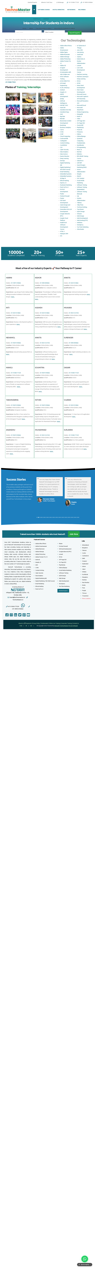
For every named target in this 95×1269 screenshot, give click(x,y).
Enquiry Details (31, 31)
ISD (45, 15)
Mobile (53, 15)
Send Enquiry (47, 42)
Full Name (29, 15)
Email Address (31, 23)
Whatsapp (59, 23)
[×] (70, 7)
